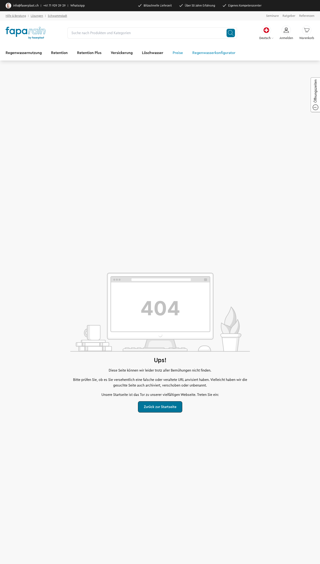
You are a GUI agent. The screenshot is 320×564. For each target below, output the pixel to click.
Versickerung (122, 53)
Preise (178, 53)
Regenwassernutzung (24, 53)
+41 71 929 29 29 (54, 5)
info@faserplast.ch (26, 5)
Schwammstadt (57, 15)
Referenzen (306, 16)
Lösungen (37, 15)
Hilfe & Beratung (16, 15)
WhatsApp (77, 5)
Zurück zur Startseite (160, 407)
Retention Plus (89, 53)
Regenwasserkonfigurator (213, 53)
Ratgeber (289, 16)
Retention (59, 53)
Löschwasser (152, 53)
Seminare (272, 16)
